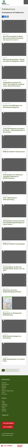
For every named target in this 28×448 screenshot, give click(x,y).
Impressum (4, 409)
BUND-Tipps (4, 406)
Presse (3, 401)
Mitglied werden (20, 446)
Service (3, 392)
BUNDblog (4, 386)
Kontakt (3, 407)
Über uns (4, 389)
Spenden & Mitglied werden (7, 390)
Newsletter (4, 410)
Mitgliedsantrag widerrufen (7, 435)
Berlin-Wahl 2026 (5, 384)
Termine (3, 402)
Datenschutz (4, 394)
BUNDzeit (4, 387)
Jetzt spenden (8, 445)
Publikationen (4, 404)
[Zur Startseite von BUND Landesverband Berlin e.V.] (4, 2)
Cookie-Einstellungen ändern (8, 433)
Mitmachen (4, 382)
